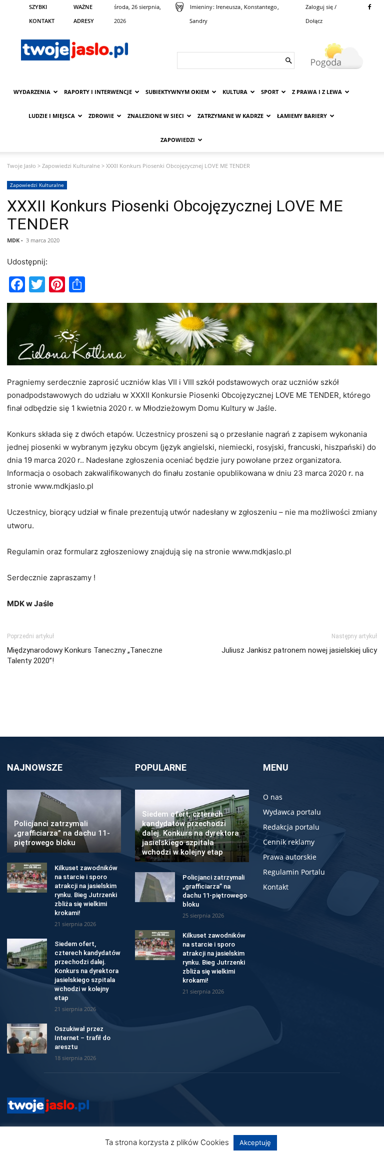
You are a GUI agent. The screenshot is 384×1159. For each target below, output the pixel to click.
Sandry (199, 20)
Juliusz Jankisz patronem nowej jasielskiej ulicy (299, 650)
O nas (272, 797)
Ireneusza (228, 6)
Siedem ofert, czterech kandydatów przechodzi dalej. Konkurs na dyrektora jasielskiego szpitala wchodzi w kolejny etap (87, 971)
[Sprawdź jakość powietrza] (179, 7)
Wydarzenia (32, 91)
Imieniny (201, 6)
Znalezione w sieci (156, 115)
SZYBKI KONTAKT (41, 13)
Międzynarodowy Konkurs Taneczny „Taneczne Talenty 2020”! (84, 655)
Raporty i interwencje (98, 91)
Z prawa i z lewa (317, 91)
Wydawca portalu (292, 812)
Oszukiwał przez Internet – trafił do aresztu (82, 1038)
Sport (269, 91)
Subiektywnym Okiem (177, 91)
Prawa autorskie (289, 857)
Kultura (235, 91)
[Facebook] (369, 7)
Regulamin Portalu (294, 872)
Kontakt (275, 887)
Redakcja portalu (291, 827)
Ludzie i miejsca (51, 115)
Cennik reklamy (288, 842)
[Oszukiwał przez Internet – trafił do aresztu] (27, 1039)
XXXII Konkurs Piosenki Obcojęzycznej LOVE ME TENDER (175, 214)
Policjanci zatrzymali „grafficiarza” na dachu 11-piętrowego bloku (62, 833)
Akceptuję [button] (255, 1143)
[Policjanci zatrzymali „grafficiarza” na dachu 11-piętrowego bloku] (155, 887)
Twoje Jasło (21, 165)
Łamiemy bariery (302, 115)
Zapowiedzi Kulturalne (71, 165)
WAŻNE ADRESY (84, 13)
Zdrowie (101, 115)
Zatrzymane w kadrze (231, 115)
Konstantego (260, 6)
